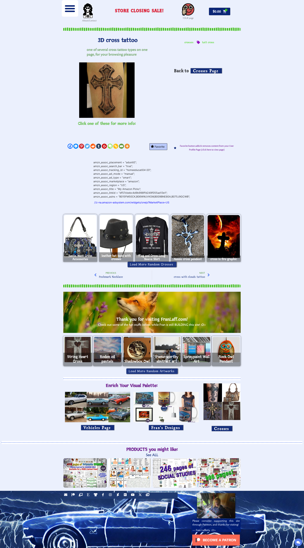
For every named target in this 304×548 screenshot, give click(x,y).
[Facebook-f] (104, 495)
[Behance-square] (126, 495)
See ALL (152, 454)
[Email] (121, 146)
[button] (70, 8)
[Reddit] (92, 146)
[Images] (148, 495)
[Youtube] (133, 495)
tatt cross (208, 42)
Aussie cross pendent (188, 259)
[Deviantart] (118, 495)
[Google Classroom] (104, 146)
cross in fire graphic (223, 259)
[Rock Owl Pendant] (226, 349)
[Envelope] (66, 495)
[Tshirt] (96, 495)
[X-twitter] (141, 495)
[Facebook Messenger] (75, 146)
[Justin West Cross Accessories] (80, 236)
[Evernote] (110, 146)
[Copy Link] (115, 146)
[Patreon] (74, 495)
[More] (127, 146)
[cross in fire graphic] (224, 236)
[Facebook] (70, 146)
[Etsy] (89, 495)
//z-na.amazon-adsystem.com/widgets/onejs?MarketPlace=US (131, 202)
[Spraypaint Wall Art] (196, 349)
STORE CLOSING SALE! (139, 10)
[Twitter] (87, 146)
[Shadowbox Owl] (137, 349)
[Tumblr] (98, 146)
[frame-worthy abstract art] (166, 349)
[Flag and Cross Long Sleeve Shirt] (152, 236)
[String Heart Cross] (77, 349)
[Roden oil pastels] (107, 349)
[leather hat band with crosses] (116, 236)
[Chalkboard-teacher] (81, 495)
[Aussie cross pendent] (188, 236)
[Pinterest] (81, 146)
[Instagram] (111, 495)
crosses (188, 42)
